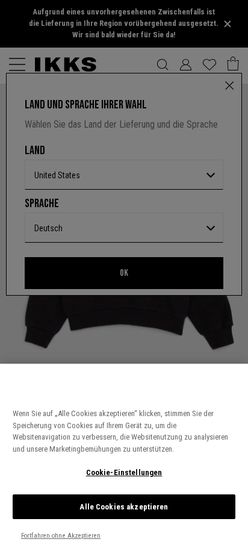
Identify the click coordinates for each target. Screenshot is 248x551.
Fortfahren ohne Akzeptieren (61, 536)
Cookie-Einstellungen (124, 472)
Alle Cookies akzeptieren (123, 506)
